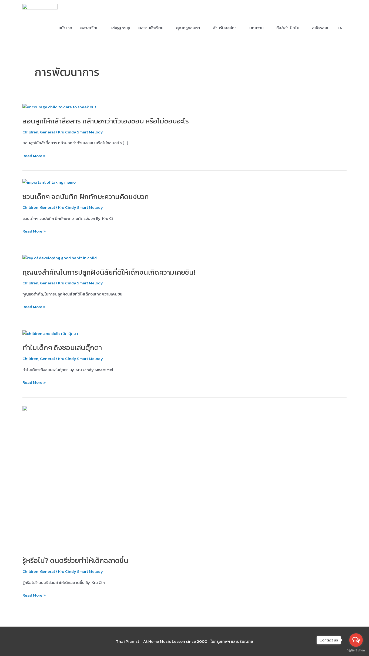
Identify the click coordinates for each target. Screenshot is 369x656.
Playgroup (120, 28)
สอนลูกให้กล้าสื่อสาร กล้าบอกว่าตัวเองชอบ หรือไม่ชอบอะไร (105, 121)
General (47, 132)
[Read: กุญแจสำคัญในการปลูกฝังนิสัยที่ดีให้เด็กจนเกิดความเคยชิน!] (59, 257)
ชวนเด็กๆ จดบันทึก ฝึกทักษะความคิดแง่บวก (85, 196)
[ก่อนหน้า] (9, 328)
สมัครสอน (321, 28)
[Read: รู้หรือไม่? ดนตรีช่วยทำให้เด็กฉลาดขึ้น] (160, 477)
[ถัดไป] (359, 328)
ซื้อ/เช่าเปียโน (287, 28)
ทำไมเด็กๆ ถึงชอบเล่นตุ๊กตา (62, 347)
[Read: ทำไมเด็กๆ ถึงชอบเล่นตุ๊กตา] (50, 333)
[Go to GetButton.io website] (356, 650)
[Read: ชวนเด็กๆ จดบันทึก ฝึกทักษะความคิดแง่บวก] (49, 182)
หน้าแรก (65, 28)
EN (340, 28)
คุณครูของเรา (188, 28)
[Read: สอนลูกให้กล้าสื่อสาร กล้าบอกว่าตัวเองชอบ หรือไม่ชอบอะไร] (59, 106)
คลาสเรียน (89, 28)
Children (30, 132)
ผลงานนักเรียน (150, 28)
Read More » (34, 156)
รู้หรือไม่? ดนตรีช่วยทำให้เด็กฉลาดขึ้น (75, 560)
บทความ (256, 28)
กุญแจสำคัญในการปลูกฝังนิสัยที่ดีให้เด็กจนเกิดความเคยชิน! (108, 272)
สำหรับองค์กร (225, 28)
